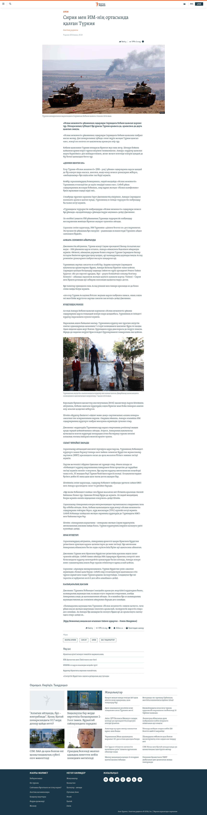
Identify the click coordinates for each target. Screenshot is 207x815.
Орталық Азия (73, 792)
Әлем (69, 806)
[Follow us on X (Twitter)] (111, 779)
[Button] (122, 41)
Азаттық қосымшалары (39, 792)
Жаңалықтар (72, 778)
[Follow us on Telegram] (128, 779)
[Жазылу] (140, 779)
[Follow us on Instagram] (123, 779)
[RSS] (134, 779)
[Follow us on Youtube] (117, 779)
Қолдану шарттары (38, 797)
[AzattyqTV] (184, 4)
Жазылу (33, 806)
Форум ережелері (37, 801)
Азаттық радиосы (70, 30)
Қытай (69, 801)
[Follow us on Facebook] (106, 779)
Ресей (69, 797)
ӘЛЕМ (65, 12)
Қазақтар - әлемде (74, 788)
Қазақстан (71, 783)
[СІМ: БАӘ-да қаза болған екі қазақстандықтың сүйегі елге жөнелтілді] (47, 738)
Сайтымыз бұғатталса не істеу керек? (45, 788)
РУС (191, 4)
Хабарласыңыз (36, 778)
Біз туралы (34, 783)
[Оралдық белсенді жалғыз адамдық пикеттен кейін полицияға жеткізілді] (84, 738)
